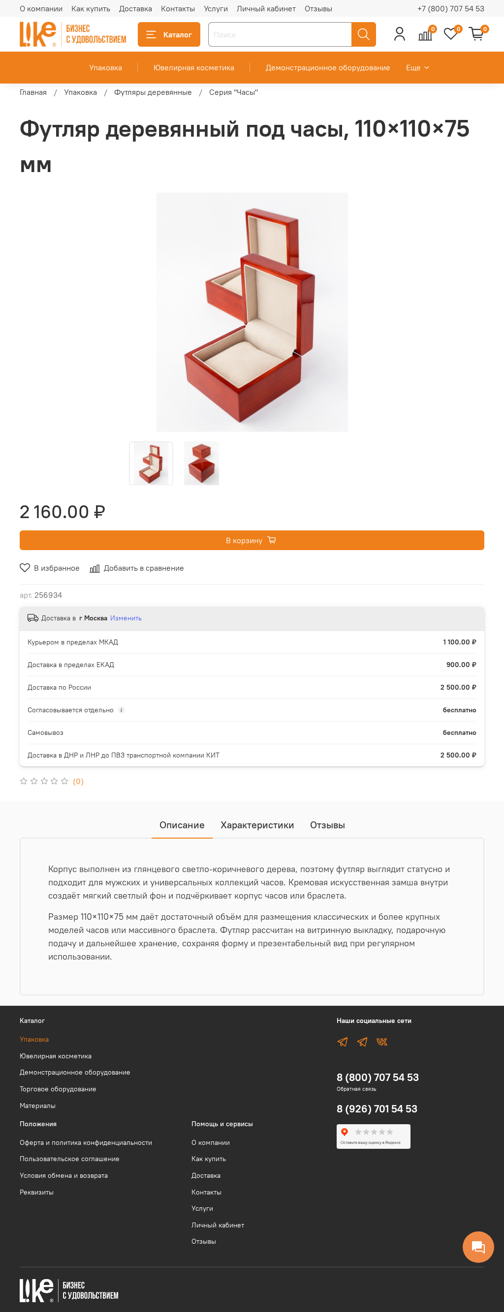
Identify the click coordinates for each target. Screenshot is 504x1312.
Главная (33, 92)
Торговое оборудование (58, 1088)
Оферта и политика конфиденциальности (86, 1142)
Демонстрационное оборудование (328, 67)
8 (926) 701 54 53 (377, 1108)
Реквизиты (37, 1192)
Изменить (126, 617)
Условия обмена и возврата (64, 1175)
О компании (41, 8)
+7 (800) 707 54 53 (450, 8)
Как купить (90, 8)
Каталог (177, 34)
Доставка (135, 8)
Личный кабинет (266, 8)
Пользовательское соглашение (70, 1158)
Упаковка (105, 67)
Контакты (178, 8)
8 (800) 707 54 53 (378, 1077)
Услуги (216, 8)
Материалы (38, 1105)
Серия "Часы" (233, 92)
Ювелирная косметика (194, 67)
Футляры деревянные (153, 92)
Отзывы (318, 8)
